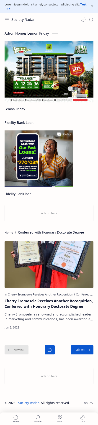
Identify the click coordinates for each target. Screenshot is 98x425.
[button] (83, 19)
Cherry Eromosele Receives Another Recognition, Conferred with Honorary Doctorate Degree (49, 303)
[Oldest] (82, 349)
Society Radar (23, 19)
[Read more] (86, 327)
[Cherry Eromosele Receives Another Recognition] (41, 294)
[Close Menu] (92, 6)
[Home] (50, 349)
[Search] (91, 19)
